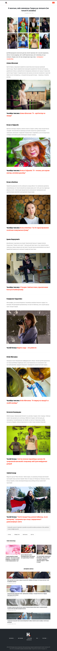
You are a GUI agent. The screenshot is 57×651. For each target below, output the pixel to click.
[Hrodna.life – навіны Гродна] (6, 3)
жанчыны (25, 534)
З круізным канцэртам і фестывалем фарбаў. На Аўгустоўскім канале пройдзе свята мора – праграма (28, 621)
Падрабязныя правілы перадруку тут (39, 648)
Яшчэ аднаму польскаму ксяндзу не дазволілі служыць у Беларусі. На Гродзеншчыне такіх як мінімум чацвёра (28, 580)
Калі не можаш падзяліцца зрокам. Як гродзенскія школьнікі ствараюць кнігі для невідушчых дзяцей (27, 461)
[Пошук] (49, 2)
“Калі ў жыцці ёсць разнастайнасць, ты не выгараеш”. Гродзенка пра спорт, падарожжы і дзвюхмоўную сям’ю (27, 519)
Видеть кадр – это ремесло (26, 348)
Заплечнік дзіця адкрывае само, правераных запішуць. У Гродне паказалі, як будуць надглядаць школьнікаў (27, 594)
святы (32, 534)
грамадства (17, 534)
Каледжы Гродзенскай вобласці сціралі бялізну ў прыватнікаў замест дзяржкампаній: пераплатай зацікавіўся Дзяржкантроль (27, 608)
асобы (9, 534)
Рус (53, 2)
